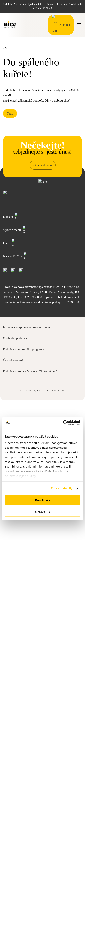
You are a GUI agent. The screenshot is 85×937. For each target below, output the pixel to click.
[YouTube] (13, 270)
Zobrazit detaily (62, 488)
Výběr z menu (12, 230)
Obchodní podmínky (16, 338)
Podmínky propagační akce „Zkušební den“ (30, 371)
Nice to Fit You (12, 256)
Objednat (64, 24)
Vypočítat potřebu (42, 924)
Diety (6, 243)
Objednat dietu (42, 165)
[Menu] (79, 24)
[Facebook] (5, 270)
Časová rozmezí (13, 360)
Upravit (40, 511)
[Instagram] (21, 270)
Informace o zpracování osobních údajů (27, 327)
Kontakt (8, 216)
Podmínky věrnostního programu (23, 349)
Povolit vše (42, 500)
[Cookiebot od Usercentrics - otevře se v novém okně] (63, 422)
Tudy (10, 113)
